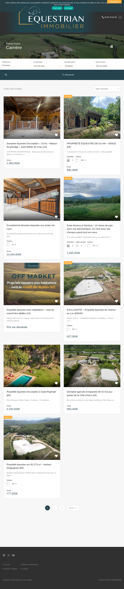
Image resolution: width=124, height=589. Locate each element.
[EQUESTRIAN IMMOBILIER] (51, 31)
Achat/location (69, 62)
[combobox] (46, 66)
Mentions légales (10, 569)
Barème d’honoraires (30, 564)
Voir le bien (32, 130)
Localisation (38, 62)
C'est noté (57, 8)
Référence (6, 62)
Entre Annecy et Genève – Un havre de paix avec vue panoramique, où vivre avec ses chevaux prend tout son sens (90, 229)
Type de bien (100, 62)
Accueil (7, 564)
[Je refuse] (121, 6)
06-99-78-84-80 (111, 17)
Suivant (71, 508)
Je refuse (68, 8)
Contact (25, 569)
